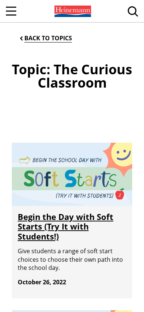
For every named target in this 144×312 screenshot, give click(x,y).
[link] (72, 11)
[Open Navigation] (11, 11)
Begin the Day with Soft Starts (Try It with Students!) (65, 226)
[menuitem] (72, 11)
